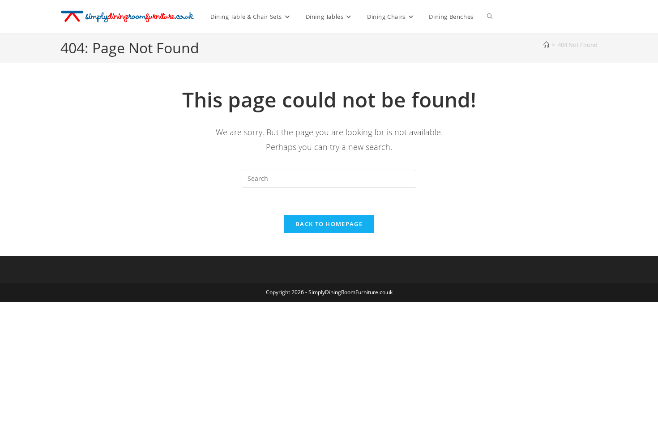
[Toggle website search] (490, 16)
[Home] (546, 45)
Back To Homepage (329, 224)
